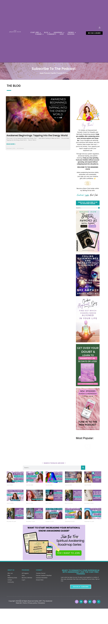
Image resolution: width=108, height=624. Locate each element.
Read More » (11, 144)
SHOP (62, 34)
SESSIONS (70, 34)
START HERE (34, 32)
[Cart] (100, 28)
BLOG (46, 32)
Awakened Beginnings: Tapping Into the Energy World (37, 135)
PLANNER (38, 34)
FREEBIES (71, 32)
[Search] (99, 208)
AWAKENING (58, 32)
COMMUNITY (51, 34)
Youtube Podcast (62, 73)
